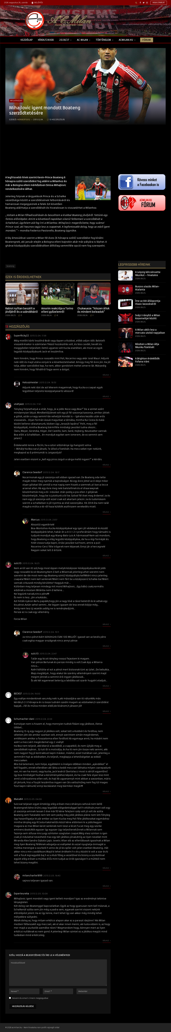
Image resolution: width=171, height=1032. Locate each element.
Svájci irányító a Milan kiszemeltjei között (147, 317)
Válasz (106, 375)
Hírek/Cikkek (46, 40)
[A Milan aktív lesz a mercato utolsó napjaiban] (125, 333)
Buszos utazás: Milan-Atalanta (147, 288)
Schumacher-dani (24, 719)
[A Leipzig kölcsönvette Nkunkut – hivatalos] (125, 275)
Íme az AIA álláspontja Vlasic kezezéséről (147, 302)
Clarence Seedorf (32, 472)
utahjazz (19, 404)
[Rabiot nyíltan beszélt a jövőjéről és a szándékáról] (22, 294)
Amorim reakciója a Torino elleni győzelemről (57, 310)
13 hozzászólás (57, 119)
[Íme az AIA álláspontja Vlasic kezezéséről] (125, 304)
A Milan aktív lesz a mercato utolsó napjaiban (150, 331)
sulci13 (18, 563)
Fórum (146, 40)
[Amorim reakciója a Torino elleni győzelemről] (58, 294)
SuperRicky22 (21, 335)
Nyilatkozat (16, 101)
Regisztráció (159, 3)
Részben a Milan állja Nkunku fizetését (147, 346)
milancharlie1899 (32, 875)
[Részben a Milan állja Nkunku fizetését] (125, 347)
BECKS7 (18, 693)
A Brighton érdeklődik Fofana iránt (147, 360)
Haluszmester (30, 382)
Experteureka (21, 893)
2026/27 (64, 40)
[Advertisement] (58, 153)
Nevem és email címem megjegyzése (30, 998)
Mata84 (18, 799)
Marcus (35, 519)
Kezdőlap (26, 40)
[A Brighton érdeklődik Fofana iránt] (125, 362)
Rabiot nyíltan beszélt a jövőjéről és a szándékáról (21, 310)
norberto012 (23, 119)
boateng (10, 266)
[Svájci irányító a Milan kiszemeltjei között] (125, 319)
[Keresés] (136, 2)
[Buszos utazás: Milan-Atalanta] (125, 290)
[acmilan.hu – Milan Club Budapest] (57, 20)
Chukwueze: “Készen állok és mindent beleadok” (93, 310)
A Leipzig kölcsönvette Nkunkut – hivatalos (147, 274)
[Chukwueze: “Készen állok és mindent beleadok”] (94, 294)
